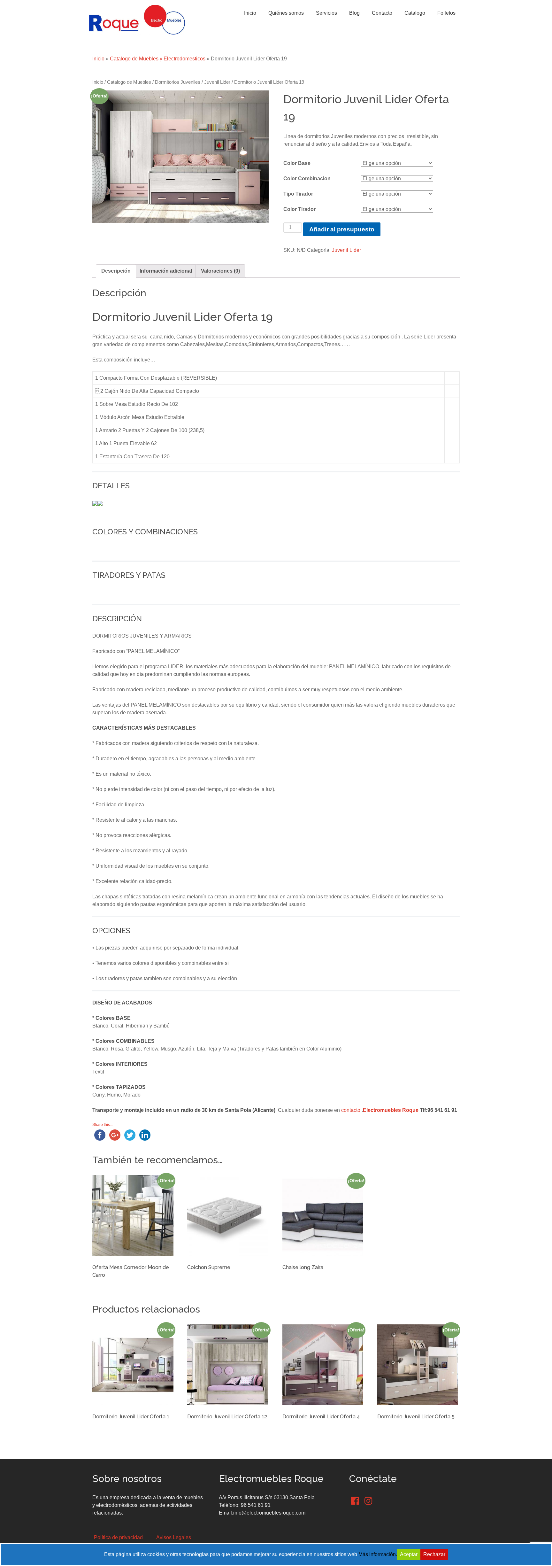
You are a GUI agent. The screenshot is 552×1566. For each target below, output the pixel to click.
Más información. (377, 1554)
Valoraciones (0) (220, 271)
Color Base (296, 163)
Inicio (98, 58)
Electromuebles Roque (390, 1110)
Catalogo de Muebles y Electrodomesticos (157, 58)
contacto (350, 1110)
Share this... (102, 1124)
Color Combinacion (307, 178)
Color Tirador (299, 209)
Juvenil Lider (217, 82)
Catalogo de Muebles (129, 82)
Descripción (116, 271)
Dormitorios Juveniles (177, 82)
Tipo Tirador (298, 194)
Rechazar (434, 1554)
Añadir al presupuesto (341, 229)
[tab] (116, 271)
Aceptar (409, 1554)
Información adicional (166, 271)
